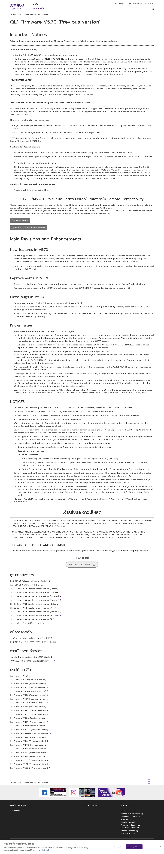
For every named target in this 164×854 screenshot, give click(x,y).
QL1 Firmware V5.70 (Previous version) (28, 695)
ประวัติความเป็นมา (127, 811)
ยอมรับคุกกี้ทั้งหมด (134, 847)
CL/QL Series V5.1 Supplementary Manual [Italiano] (34, 604)
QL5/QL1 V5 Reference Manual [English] (29, 581)
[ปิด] (160, 846)
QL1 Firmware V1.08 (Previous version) (28, 760)
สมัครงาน (124, 819)
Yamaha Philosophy (128, 822)
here (29, 190)
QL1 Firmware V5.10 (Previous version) (28, 710)
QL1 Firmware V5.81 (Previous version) (27, 687)
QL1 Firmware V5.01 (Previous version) (28, 714)
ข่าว (48, 805)
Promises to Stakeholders (131, 825)
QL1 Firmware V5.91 (19, 675)
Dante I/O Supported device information (29, 228)
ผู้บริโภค (148, 3)
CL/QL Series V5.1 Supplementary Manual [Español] (34, 596)
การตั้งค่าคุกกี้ (44, 850)
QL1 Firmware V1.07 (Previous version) (28, 764)
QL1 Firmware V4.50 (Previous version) (28, 725)
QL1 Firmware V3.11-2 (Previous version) (28, 748)
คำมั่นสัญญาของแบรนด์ (129, 816)
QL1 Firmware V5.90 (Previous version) (28, 679)
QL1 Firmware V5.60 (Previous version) (28, 699)
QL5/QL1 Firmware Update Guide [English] (30, 638)
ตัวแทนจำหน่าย (118, 3)
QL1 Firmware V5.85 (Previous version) (28, 683)
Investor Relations (128, 831)
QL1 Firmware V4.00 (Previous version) (28, 745)
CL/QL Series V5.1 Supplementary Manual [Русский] (34, 615)
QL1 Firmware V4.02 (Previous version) (28, 737)
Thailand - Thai (137, 3)
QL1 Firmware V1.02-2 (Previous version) (29, 768)
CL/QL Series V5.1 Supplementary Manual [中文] (32, 619)
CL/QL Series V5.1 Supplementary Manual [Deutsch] (34, 592)
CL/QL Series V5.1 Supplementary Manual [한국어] (33, 608)
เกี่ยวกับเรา (126, 805)
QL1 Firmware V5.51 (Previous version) (27, 702)
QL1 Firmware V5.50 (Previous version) (28, 706)
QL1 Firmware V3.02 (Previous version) (28, 756)
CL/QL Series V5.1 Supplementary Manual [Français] (34, 600)
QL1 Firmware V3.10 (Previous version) (28, 752)
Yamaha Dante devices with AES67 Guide (30, 657)
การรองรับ (13, 14)
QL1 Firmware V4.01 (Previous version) (28, 741)
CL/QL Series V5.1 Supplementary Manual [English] (34, 588)
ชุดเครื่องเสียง (39, 8)
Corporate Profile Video (130, 814)
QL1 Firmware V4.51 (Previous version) (28, 722)
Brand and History (128, 828)
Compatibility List (21, 220)
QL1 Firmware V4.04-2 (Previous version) (29, 733)
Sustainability (126, 833)
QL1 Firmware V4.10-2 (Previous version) (29, 729)
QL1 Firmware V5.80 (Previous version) (28, 691)
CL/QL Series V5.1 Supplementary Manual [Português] (35, 611)
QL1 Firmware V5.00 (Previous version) (28, 718)
